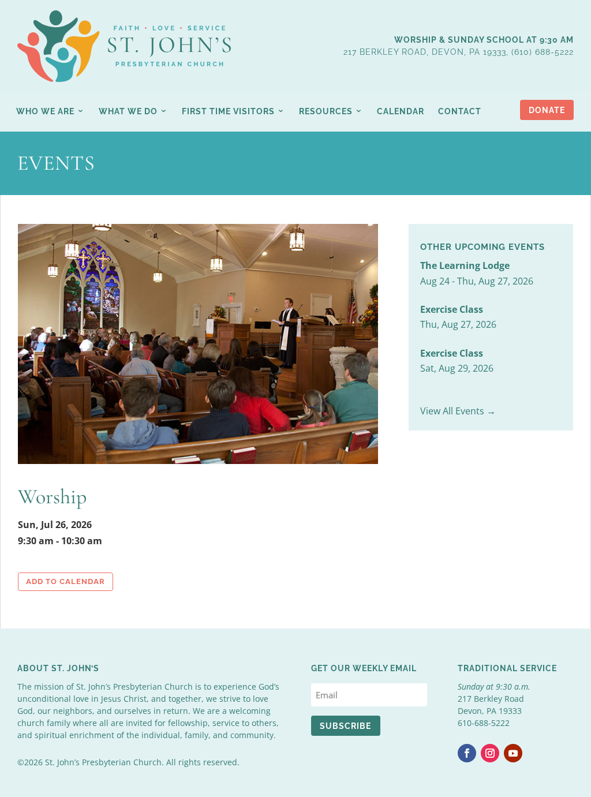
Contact (459, 111)
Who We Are (45, 111)
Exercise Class (451, 309)
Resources (326, 111)
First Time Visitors (228, 111)
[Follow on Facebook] (467, 753)
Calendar (400, 111)
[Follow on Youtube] (513, 753)
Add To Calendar (65, 581)
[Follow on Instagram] (490, 753)
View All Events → (458, 411)
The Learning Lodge (465, 265)
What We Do (128, 111)
